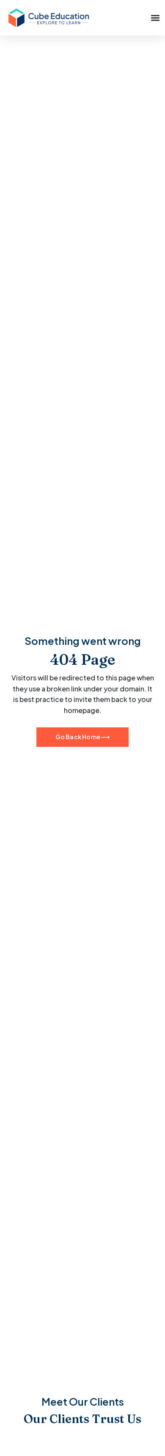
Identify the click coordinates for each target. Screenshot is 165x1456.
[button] (155, 18)
